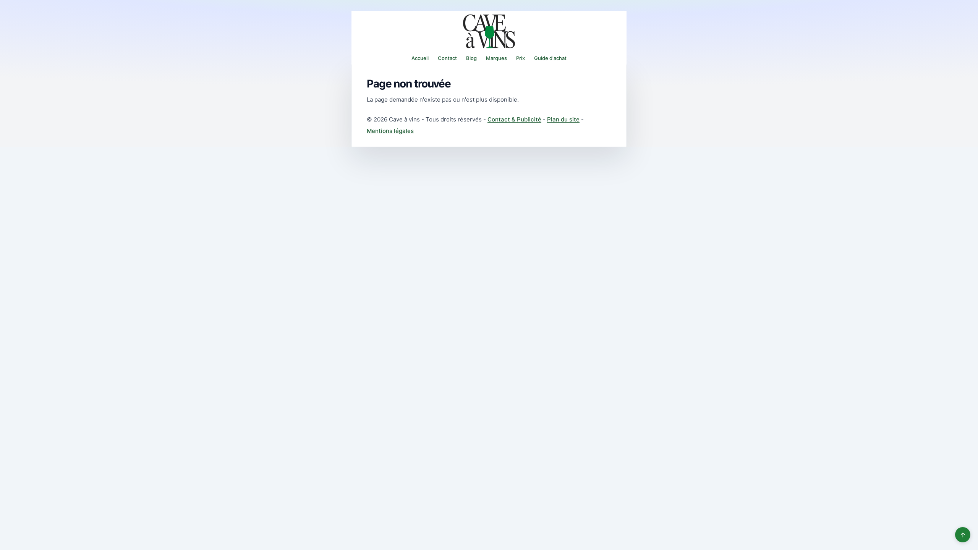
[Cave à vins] (489, 31)
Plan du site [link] (563, 119)
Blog (471, 58)
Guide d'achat (550, 58)
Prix (520, 58)
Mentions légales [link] (390, 130)
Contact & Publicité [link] (514, 119)
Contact (447, 58)
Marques (496, 58)
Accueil (420, 58)
